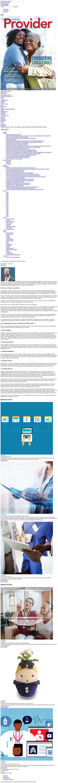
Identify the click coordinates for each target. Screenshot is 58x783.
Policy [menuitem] (2, 107)
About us (5, 775)
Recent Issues (4, 93)
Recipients (3, 125)
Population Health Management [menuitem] (8, 109)
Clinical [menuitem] (2, 102)
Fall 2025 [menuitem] (8, 95)
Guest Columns (17, 126)
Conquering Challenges (6, 91)
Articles (11, 126)
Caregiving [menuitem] (3, 101)
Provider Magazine (5, 126)
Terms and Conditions (8, 779)
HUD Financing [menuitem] (4, 103)
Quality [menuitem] (2, 110)
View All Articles (4, 581)
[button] (16, 6)
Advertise (5, 11)
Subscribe (5, 9)
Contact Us (5, 776)
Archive (2, 97)
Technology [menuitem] (3, 112)
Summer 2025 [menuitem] (9, 96)
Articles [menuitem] (2, 14)
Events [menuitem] (2, 121)
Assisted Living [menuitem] (4, 100)
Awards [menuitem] (2, 123)
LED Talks (3, 119)
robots (9, 354)
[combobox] (7, 6)
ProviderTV (3, 116)
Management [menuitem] (3, 106)
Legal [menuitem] (2, 105)
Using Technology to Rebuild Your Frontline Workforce (34, 126)
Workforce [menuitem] (3, 114)
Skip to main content (5, 2)
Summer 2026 (4, 92)
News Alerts (6, 10)
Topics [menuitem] (2, 98)
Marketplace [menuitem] (3, 120)
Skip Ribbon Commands (6, 1)
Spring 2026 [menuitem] (3, 95)
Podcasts (2, 118)
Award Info (3, 124)
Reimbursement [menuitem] (4, 111)
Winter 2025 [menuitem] (3, 96)
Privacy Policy (6, 778)
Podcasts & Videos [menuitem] (5, 115)
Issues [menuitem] (2, 15)
